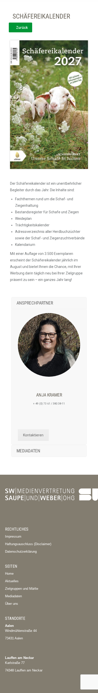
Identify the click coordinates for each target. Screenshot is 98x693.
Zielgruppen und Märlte (21, 588)
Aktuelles (12, 581)
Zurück (22, 28)
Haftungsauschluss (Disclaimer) (28, 544)
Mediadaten (13, 596)
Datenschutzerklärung (21, 551)
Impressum (13, 536)
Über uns (11, 604)
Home (9, 573)
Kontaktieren (33, 435)
